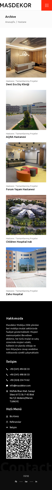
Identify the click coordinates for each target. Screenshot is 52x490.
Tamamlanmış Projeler (27, 81)
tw (26, 481)
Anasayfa (10, 22)
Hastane (10, 81)
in (36, 481)
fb (16, 481)
